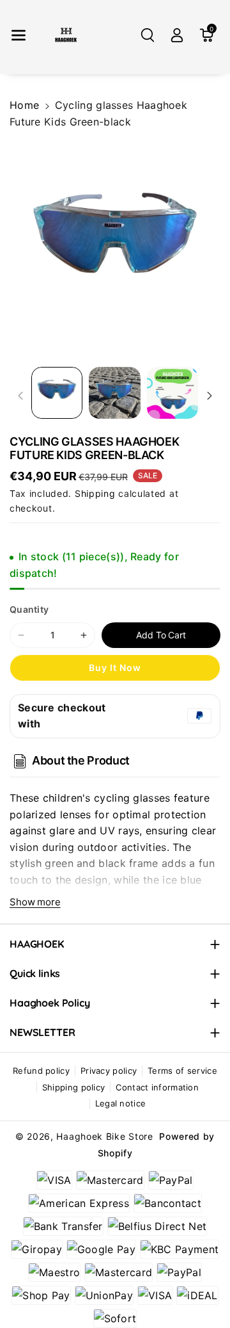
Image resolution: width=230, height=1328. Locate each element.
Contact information (157, 1087)
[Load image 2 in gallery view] (114, 392)
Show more (35, 902)
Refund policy (41, 1070)
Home (24, 105)
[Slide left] (20, 396)
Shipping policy (73, 1087)
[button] (18, 35)
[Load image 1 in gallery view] (56, 392)
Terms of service (182, 1070)
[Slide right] (209, 396)
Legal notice (120, 1103)
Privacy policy (108, 1070)
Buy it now (115, 667)
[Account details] (177, 35)
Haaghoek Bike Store (104, 1136)
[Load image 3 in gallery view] (172, 392)
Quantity (29, 609)
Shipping (95, 493)
